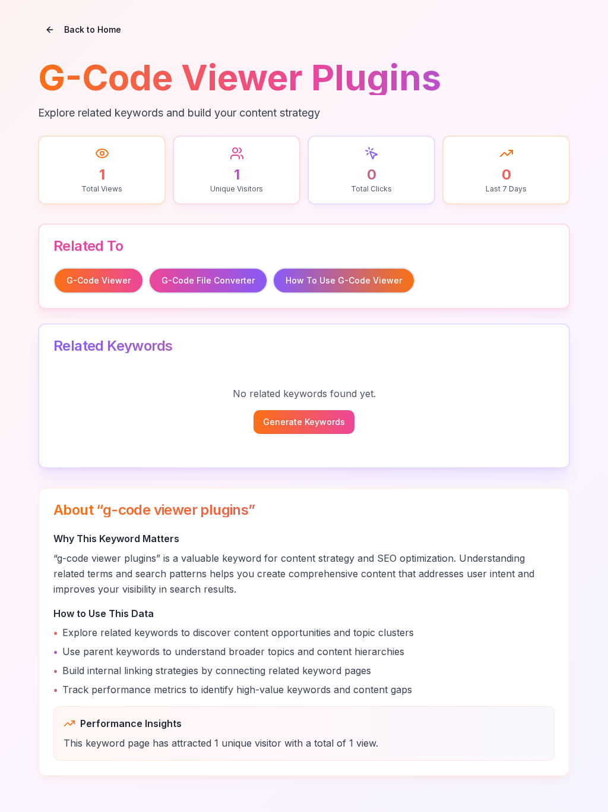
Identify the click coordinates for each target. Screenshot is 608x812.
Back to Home (92, 29)
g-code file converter (208, 280)
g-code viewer (98, 280)
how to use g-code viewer (344, 280)
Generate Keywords (304, 422)
